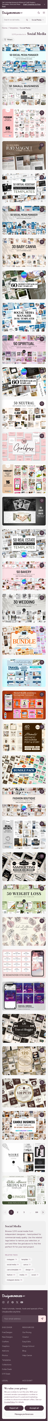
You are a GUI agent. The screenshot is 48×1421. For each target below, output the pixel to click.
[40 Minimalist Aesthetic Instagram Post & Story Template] (24, 737)
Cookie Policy (9, 1402)
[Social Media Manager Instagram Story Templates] (24, 317)
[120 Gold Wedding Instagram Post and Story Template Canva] (24, 1060)
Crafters (5, 1342)
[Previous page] (5, 1212)
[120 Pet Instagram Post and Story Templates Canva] (24, 1093)
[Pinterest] (12, 1302)
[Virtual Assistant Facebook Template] (24, 187)
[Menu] (44, 13)
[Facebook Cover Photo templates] (24, 511)
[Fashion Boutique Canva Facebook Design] (24, 802)
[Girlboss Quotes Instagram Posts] (24, 446)
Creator (25, 1337)
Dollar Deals (7, 1369)
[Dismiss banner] (44, 4)
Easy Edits (26, 1342)
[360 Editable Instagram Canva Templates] (24, 769)
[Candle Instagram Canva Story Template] (24, 1125)
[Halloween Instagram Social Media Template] (24, 996)
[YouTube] (21, 1302)
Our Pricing (26, 1332)
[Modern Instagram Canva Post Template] (24, 284)
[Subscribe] (42, 1318)
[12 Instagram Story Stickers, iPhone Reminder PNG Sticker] (24, 963)
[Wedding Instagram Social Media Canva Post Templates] (24, 608)
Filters (9, 40)
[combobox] (14, 20)
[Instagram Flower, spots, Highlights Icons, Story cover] (24, 931)
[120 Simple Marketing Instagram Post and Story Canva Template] (24, 866)
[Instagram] (3, 1302)
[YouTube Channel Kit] (24, 672)
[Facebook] (8, 1302)
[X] (17, 1302)
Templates (13, 28)
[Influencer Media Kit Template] (24, 1190)
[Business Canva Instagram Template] (24, 91)
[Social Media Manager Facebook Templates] (24, 58)
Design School (28, 1346)
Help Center (27, 1355)
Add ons (5, 1351)
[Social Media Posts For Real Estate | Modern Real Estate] (24, 834)
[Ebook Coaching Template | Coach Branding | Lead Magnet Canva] (24, 155)
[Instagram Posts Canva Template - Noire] (24, 1157)
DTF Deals (6, 1374)
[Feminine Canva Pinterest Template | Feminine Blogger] (24, 123)
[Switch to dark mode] (39, 13)
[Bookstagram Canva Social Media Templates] (24, 381)
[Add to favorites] (42, 48)
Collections (6, 1365)
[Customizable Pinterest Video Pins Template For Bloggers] (24, 478)
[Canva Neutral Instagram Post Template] (24, 414)
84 (36, 1212)
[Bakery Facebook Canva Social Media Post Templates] (24, 575)
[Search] (27, 19)
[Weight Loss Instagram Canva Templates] (24, 899)
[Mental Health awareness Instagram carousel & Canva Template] (24, 705)
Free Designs (7, 1332)
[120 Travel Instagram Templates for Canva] (24, 1028)
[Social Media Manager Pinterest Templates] (24, 220)
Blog (24, 1351)
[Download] (36, 48)
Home (4, 28)
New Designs (7, 1337)
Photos (5, 1355)
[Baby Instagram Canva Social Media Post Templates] (24, 252)
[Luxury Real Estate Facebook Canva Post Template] (24, 543)
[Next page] (43, 1212)
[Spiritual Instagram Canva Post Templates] (24, 349)
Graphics (5, 1346)
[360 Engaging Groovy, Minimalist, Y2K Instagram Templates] (24, 640)
